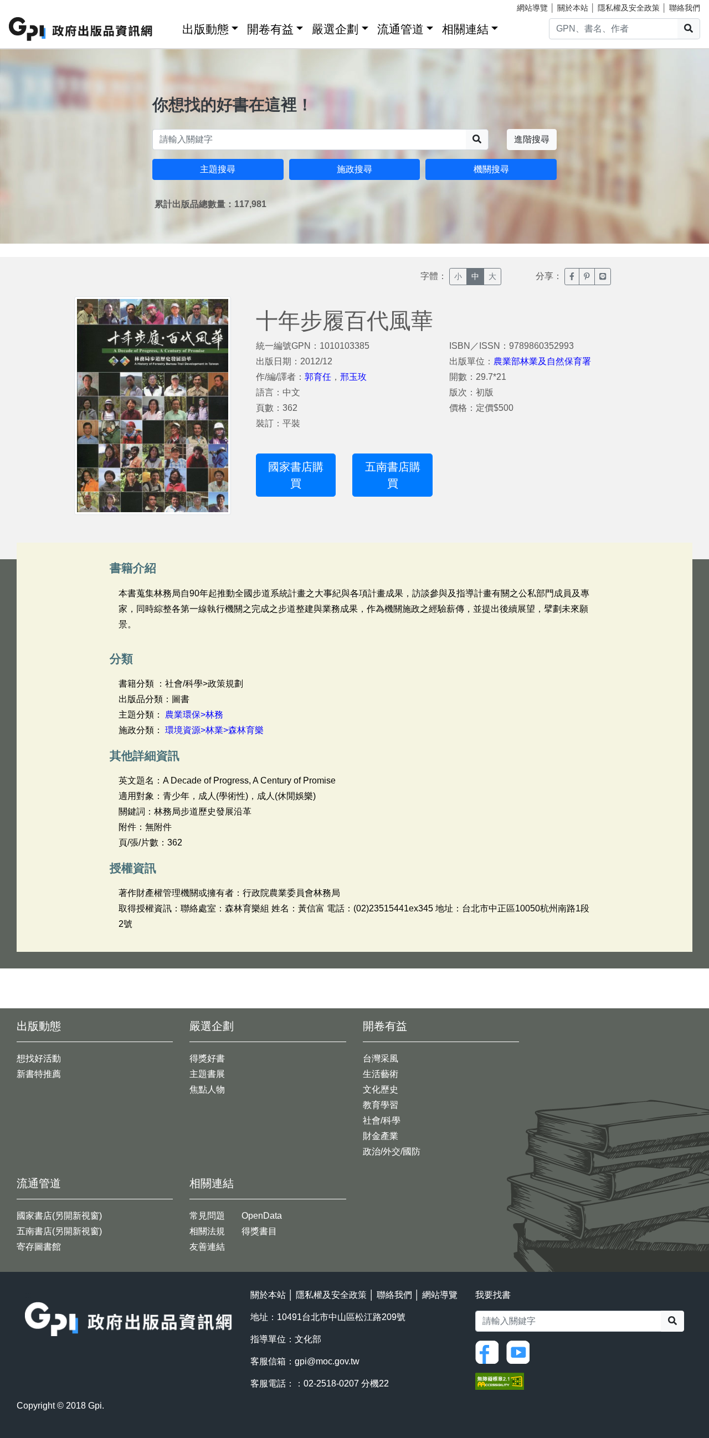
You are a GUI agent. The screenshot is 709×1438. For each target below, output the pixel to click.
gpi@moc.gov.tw (327, 1361)
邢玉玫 (353, 377)
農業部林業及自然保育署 (542, 361)
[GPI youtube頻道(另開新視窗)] (520, 1351)
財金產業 (380, 1136)
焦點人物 (207, 1089)
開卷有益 (270, 29)
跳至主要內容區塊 (31, 5)
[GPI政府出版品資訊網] (81, 29)
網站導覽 (532, 7)
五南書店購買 (392, 475)
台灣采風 (380, 1058)
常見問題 (207, 1215)
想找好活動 (39, 1058)
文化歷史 (380, 1089)
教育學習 (380, 1105)
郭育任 (318, 377)
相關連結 (465, 29)
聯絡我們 (684, 7)
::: (170, 27)
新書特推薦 (39, 1074)
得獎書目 (259, 1231)
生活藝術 (380, 1074)
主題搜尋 (217, 169)
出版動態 (205, 29)
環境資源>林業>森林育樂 (214, 730)
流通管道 (400, 29)
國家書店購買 (295, 475)
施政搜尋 (354, 169)
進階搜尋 (531, 139)
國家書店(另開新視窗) (59, 1215)
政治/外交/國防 (391, 1151)
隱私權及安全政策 (629, 7)
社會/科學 (381, 1120)
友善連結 (207, 1246)
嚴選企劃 (335, 29)
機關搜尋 (491, 169)
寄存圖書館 (39, 1246)
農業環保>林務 (194, 714)
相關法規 (207, 1231)
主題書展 (207, 1074)
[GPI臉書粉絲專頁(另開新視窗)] (489, 1351)
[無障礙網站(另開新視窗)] (499, 1380)
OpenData (262, 1215)
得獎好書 (207, 1058)
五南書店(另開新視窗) (59, 1231)
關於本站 (572, 7)
